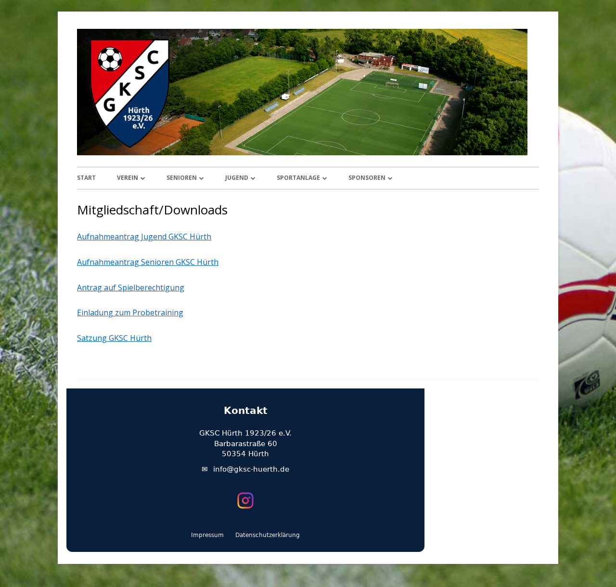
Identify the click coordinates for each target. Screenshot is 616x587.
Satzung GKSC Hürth (114, 338)
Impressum (207, 535)
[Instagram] (245, 500)
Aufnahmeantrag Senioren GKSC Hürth (147, 262)
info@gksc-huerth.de (251, 469)
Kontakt (246, 410)
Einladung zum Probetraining (130, 312)
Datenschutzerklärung (267, 535)
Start (86, 178)
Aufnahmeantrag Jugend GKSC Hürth (144, 236)
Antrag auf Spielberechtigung (130, 287)
